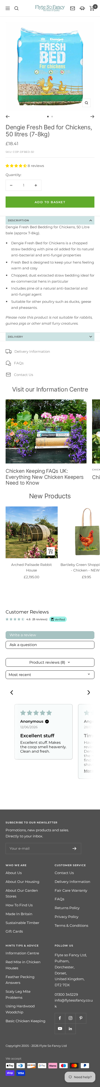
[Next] (92, 116)
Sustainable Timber (22, 923)
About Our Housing (22, 881)
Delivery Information (32, 351)
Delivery (15, 336)
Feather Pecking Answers (20, 980)
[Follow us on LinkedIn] (70, 1028)
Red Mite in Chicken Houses (23, 965)
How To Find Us (19, 905)
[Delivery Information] (82, 8)
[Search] (16, 8)
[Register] (75, 848)
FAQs (18, 363)
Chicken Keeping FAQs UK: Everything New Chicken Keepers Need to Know (45, 477)
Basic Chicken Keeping (25, 1021)
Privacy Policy (66, 916)
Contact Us (23, 374)
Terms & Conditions (71, 925)
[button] (17, 165)
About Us (14, 873)
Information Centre (22, 953)
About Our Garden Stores (22, 893)
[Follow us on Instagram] (70, 1018)
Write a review (23, 635)
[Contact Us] (72, 8)
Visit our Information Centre (50, 389)
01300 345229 (66, 994)
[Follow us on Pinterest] (81, 1018)
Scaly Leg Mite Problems (18, 994)
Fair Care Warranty (71, 890)
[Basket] (92, 8)
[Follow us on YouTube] (60, 1028)
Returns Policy (67, 908)
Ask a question (23, 645)
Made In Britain (19, 914)
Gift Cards (14, 931)
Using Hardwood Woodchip (20, 1009)
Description (18, 220)
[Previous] (8, 116)
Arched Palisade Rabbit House (31, 567)
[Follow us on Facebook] (60, 1018)
